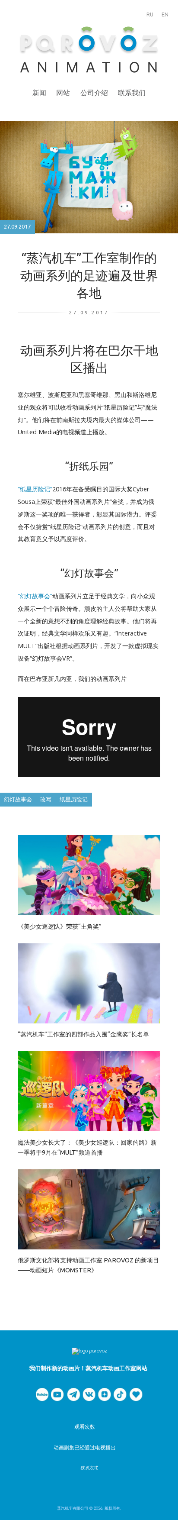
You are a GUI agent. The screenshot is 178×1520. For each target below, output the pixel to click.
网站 (63, 93)
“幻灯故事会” (35, 596)
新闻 (39, 93)
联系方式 (89, 1467)
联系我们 (132, 93)
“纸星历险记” (35, 489)
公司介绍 (94, 93)
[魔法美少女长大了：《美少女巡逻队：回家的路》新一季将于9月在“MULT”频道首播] (89, 1090)
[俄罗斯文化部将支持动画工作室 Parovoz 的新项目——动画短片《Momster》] (89, 1209)
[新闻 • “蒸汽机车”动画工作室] (89, 50)
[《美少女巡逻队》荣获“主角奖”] (89, 874)
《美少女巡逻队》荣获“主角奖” (60, 926)
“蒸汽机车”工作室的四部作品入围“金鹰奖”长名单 (83, 1034)
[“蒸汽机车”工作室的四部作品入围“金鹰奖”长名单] (89, 983)
